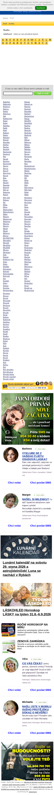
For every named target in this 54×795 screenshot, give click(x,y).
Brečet (27, 257)
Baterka (6, 192)
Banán (6, 140)
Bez (26, 164)
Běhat (26, 140)
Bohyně (6, 276)
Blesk (5, 231)
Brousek (6, 301)
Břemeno (28, 267)
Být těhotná (8, 372)
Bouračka (28, 217)
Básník (6, 187)
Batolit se (28, 104)
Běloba (27, 149)
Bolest (5, 286)
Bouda (27, 212)
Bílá (26, 185)
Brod (26, 286)
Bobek (6, 257)
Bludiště (6, 248)
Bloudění (7, 240)
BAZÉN (27, 121)
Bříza (26, 276)
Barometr (7, 164)
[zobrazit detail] (10, 462)
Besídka (27, 161)
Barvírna (7, 173)
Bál (4, 116)
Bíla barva (28, 187)
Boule (26, 214)
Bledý (5, 229)
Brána (27, 238)
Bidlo (26, 183)
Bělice (27, 145)
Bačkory (6, 107)
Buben (6, 317)
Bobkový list (8, 259)
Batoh (5, 195)
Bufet (5, 341)
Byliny (5, 365)
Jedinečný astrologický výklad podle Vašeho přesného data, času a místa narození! (33, 632)
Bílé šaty (28, 190)
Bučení (6, 324)
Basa (5, 180)
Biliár (26, 195)
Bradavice (28, 233)
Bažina (27, 126)
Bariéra (6, 161)
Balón (5, 135)
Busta (5, 355)
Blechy (6, 226)
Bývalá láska (8, 374)
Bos (26, 205)
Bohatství (7, 269)
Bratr (26, 245)
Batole (27, 102)
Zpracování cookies (19, 784)
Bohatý (6, 271)
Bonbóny (28, 198)
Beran (27, 154)
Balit (5, 130)
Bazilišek (28, 123)
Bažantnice (29, 116)
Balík (5, 128)
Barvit (5, 176)
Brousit (6, 303)
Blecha (6, 224)
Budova (6, 339)
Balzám (6, 137)
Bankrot (6, 154)
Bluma (6, 250)
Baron (5, 166)
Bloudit (6, 243)
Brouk (5, 298)
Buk (4, 346)
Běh (26, 137)
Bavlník (27, 109)
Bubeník (6, 320)
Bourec (27, 221)
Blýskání (6, 252)
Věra (31, 659)
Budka (6, 336)
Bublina (6, 322)
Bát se (6, 190)
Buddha (6, 329)
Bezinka (27, 173)
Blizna (5, 236)
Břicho (27, 269)
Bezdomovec (30, 168)
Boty (26, 210)
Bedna (27, 128)
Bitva (5, 207)
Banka (6, 147)
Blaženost (7, 219)
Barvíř (5, 171)
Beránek (28, 156)
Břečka (27, 259)
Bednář (27, 130)
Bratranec (28, 248)
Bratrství (28, 250)
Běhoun (27, 142)
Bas (4, 178)
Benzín (27, 152)
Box (26, 229)
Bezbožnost (29, 166)
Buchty (6, 327)
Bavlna (27, 107)
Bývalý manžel (9, 377)
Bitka (5, 205)
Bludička (6, 245)
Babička (6, 102)
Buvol (5, 358)
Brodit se (28, 288)
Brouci (6, 296)
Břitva (26, 274)
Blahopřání (8, 210)
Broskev (6, 293)
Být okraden (8, 369)
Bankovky (7, 152)
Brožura (6, 305)
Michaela (34, 702)
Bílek (26, 192)
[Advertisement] (27, 64)
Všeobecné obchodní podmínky (34, 782)
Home (5, 18)
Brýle (5, 315)
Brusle (6, 313)
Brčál (26, 255)
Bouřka (27, 226)
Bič (25, 178)
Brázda (27, 252)
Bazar (26, 119)
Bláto (5, 214)
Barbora (33, 448)
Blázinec (6, 221)
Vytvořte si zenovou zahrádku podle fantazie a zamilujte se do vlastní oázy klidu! (34, 646)
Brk (25, 279)
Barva (5, 168)
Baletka (6, 126)
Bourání (27, 219)
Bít (4, 202)
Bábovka (7, 104)
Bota (26, 207)
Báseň (6, 183)
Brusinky (7, 310)
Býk (4, 362)
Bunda (6, 350)
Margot (33, 494)
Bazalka (27, 111)
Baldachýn (7, 119)
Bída (26, 180)
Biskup (6, 200)
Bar (4, 156)
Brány (26, 243)
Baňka (6, 145)
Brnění (27, 281)
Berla (26, 159)
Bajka (5, 111)
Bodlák (6, 267)
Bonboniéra (8, 290)
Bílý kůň (6, 198)
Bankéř (6, 149)
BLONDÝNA (8, 238)
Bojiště (6, 281)
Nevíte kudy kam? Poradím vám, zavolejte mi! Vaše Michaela (37, 712)
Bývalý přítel (8, 379)
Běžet (26, 171)
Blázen (6, 217)
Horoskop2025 (24, 789)
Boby (5, 264)
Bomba (6, 288)
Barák (5, 159)
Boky (5, 283)
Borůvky (27, 202)
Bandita (6, 142)
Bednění (28, 133)
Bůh (5, 343)
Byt (4, 367)
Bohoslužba (8, 274)
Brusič (5, 308)
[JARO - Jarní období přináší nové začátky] (27, 419)
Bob (5, 255)
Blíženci (6, 233)
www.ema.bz (33, 792)
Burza (5, 353)
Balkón (6, 133)
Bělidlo (27, 147)
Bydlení (6, 360)
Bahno (6, 109)
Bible (26, 176)
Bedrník (27, 135)
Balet (5, 121)
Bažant (27, 114)
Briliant (27, 271)
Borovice (28, 200)
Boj (4, 279)
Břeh (26, 264)
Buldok (6, 348)
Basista (6, 185)
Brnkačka (28, 283)
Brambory (28, 236)
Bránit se (28, 240)
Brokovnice (29, 290)
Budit (5, 334)
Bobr (5, 262)
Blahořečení (8, 212)
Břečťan (27, 262)
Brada (27, 231)
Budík (5, 331)
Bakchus (7, 114)
